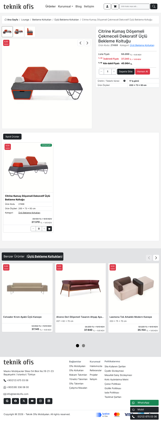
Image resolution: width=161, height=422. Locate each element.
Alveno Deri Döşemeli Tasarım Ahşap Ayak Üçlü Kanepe (80, 317)
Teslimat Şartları (113, 397)
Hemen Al (142, 71)
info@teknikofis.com (17, 394)
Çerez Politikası (113, 384)
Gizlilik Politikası (113, 388)
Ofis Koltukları (76, 370)
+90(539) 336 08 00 (18, 387)
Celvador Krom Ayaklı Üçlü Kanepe (22, 317)
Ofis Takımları (76, 383)
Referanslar (96, 370)
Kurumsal (64, 6)
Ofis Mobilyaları (77, 366)
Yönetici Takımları (78, 379)
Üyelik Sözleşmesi (114, 370)
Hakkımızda (96, 366)
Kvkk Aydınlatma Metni (116, 379)
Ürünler (50, 6)
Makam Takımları (78, 374)
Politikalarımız (112, 361)
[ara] (153, 6)
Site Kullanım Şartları (115, 366)
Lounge (25, 19)
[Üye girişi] (107, 6)
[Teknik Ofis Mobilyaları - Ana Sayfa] (18, 6)
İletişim (93, 379)
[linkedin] (48, 401)
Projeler (94, 374)
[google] (7, 401)
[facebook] (15, 401)
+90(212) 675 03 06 (17, 380)
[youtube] (32, 401)
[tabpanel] (80, 191)
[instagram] (40, 401)
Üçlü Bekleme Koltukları (66, 19)
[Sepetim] (115, 6)
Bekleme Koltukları (41, 19)
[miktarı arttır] (114, 71)
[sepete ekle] (49, 228)
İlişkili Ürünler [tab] (12, 136)
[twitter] (23, 401)
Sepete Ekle (126, 71)
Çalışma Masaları (78, 387)
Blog (78, 6)
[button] (156, 258)
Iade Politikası (112, 392)
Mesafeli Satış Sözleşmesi (118, 375)
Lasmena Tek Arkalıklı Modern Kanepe (131, 317)
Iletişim (89, 6)
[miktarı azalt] (101, 71)
